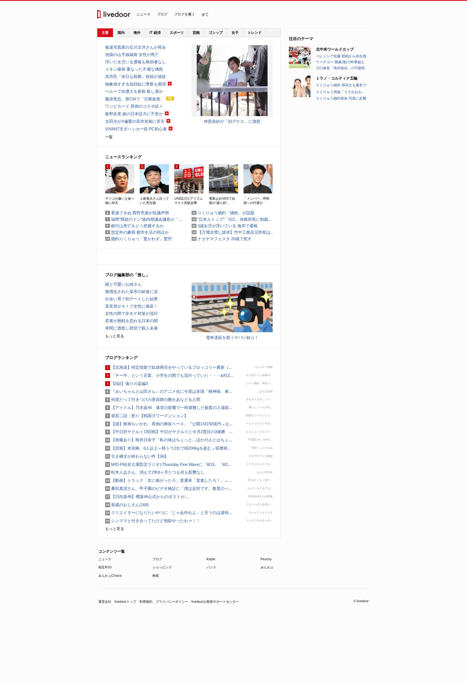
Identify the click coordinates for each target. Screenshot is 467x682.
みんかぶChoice (110, 576)
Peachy (266, 559)
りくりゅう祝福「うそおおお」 (340, 92)
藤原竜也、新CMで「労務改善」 (134, 99)
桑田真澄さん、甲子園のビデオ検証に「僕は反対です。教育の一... (168, 488)
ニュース (143, 14)
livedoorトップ (125, 602)
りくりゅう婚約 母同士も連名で (341, 85)
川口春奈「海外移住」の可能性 (340, 68)
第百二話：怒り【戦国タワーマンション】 (146, 416)
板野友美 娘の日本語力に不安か (134, 113)
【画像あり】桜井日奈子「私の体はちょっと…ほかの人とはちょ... (168, 440)
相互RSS (105, 567)
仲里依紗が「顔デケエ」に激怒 (232, 121)
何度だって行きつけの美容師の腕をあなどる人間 (152, 399)
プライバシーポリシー (172, 602)
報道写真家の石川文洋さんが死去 (135, 47)
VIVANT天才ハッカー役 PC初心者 (136, 129)
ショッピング (162, 567)
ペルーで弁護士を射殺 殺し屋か (134, 91)
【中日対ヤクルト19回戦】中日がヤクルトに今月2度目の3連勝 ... (168, 432)
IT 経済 (155, 33)
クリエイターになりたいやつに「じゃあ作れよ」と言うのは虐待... (168, 512)
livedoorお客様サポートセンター (215, 602)
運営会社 (104, 602)
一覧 (109, 137)
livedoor (114, 14)
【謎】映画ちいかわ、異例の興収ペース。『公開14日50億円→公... (168, 424)
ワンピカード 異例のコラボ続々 (134, 106)
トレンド (255, 33)
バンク (211, 567)
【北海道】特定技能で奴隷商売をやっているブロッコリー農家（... (168, 367)
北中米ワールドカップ (335, 49)
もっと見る (114, 336)
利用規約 (145, 602)
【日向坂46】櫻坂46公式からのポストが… (147, 497)
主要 (105, 33)
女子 (235, 33)
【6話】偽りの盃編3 (126, 383)
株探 (155, 576)
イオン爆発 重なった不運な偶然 (134, 69)
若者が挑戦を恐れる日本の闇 (131, 320)
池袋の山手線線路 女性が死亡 (132, 54)
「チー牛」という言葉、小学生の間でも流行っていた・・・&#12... (169, 375)
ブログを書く (184, 14)
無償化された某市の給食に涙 (131, 291)
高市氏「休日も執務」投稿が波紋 (135, 76)
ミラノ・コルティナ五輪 (337, 78)
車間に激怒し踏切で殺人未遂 (131, 328)
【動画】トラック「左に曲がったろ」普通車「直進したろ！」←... (168, 480)
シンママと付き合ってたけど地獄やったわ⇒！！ (152, 521)
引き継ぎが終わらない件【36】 (136, 456)
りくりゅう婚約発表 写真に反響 (341, 98)
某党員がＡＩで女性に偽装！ (131, 306)
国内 (121, 33)
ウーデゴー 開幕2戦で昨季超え (340, 62)
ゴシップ (216, 33)
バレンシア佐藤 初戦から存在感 (341, 56)
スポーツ (177, 33)
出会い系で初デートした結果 (131, 298)
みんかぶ (267, 567)
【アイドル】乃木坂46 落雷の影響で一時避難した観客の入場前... (168, 408)
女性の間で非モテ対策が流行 (131, 313)
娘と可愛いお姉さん (123, 284)
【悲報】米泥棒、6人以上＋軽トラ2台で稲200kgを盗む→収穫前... (168, 448)
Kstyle (210, 559)
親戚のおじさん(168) (127, 505)
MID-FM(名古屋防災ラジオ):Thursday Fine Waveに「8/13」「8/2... (168, 464)
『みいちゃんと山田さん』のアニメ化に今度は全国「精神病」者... (168, 391)
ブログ (162, 14)
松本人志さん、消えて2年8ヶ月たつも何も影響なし (155, 472)
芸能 (196, 33)
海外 (137, 33)
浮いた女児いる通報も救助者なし (135, 62)
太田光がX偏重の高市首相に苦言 (135, 121)
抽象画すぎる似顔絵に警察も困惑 (135, 84)
